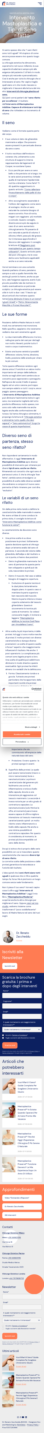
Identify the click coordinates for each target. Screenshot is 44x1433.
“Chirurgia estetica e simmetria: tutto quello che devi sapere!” (22, 420)
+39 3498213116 (14, 1237)
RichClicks (21, 1425)
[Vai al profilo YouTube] (23, 1417)
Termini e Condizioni (19, 1035)
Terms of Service (7, 1053)
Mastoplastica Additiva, (20, 13)
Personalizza (21, 742)
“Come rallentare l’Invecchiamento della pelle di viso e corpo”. (25, 192)
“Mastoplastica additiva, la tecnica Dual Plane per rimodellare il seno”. (25, 621)
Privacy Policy (34, 1051)
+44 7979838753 (16, 1278)
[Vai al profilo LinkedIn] (26, 1417)
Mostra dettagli (31, 727)
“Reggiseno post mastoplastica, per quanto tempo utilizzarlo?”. (24, 248)
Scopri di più (21, 1366)
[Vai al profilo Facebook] (20, 1417)
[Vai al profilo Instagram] (18, 1417)
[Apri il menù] (40, 3)
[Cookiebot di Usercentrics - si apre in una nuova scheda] (31, 689)
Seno (32, 13)
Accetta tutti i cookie (22, 734)
